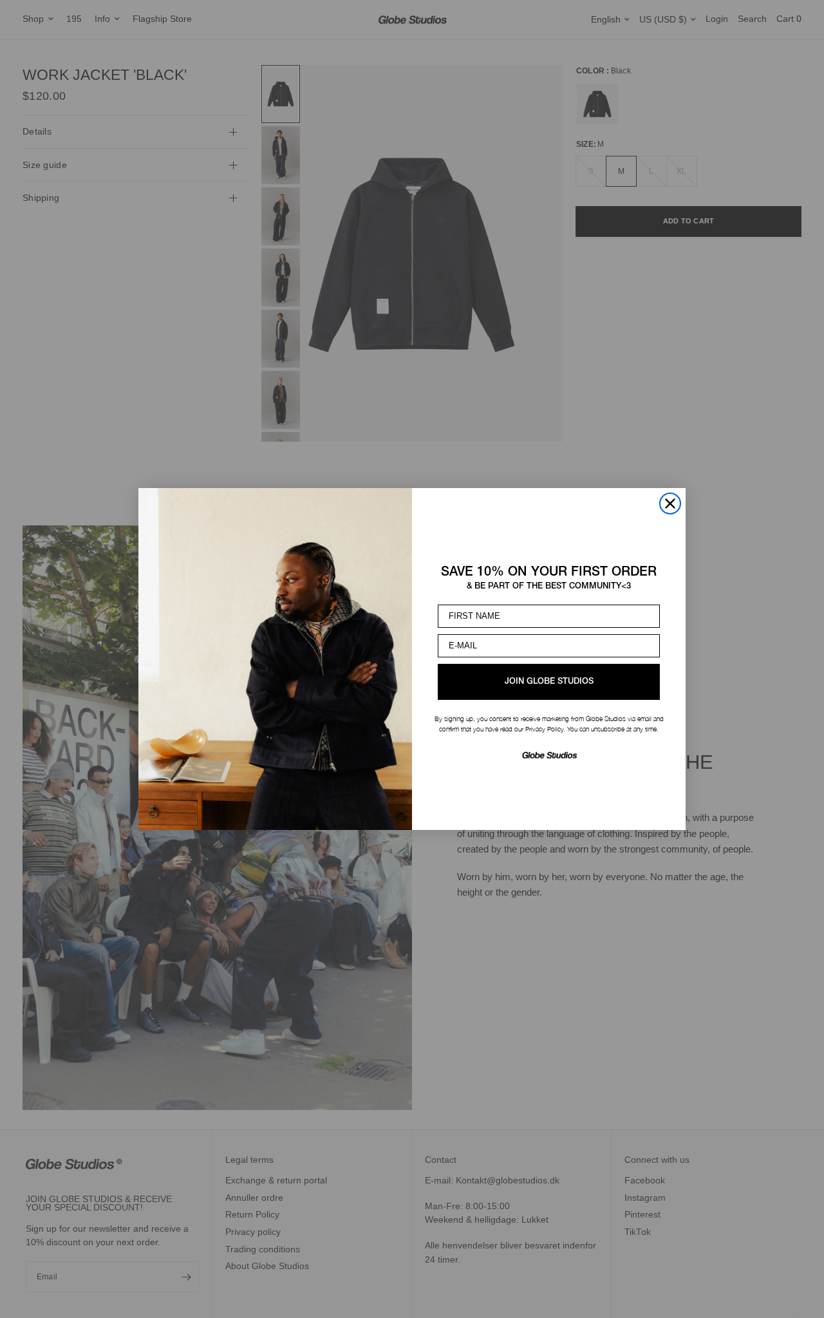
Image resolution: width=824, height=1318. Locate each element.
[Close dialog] (670, 503)
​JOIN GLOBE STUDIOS (549, 681)
